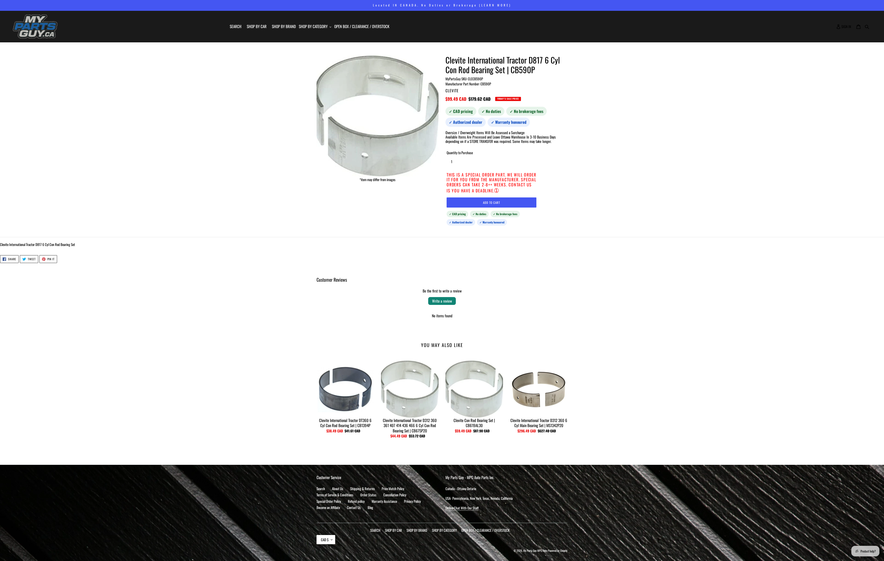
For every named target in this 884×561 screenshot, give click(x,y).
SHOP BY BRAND (417, 530)
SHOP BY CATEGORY (444, 530)
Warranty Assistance (384, 501)
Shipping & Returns (362, 488)
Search (321, 488)
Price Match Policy (393, 488)
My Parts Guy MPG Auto (535, 550)
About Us (337, 488)
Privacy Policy (412, 501)
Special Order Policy (329, 501)
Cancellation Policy (394, 494)
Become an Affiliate (328, 507)
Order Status (368, 494)
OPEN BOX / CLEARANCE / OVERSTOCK (485, 530)
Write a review (442, 301)
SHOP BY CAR (393, 530)
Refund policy (356, 501)
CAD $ (325, 539)
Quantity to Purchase (460, 152)
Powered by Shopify (557, 550)
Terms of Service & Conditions (335, 494)
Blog (370, 507)
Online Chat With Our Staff (462, 507)
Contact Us (354, 507)
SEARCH (375, 530)
